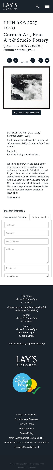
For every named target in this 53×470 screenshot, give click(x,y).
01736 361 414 (36, 438)
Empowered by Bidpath (27, 468)
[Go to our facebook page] (20, 407)
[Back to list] (9, 60)
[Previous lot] (15, 60)
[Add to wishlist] (47, 60)
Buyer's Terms (27, 424)
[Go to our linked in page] (26, 407)
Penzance (26, 296)
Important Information (14, 211)
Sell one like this (40, 217)
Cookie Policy (26, 433)
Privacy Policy (26, 428)
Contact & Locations (26, 414)
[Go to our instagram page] (32, 407)
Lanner (26, 315)
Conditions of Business (15, 217)
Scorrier (27, 326)
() (26, 343)
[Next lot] (32, 60)
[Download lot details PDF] (40, 60)
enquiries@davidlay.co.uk (26, 447)
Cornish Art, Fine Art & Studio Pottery (26, 37)
